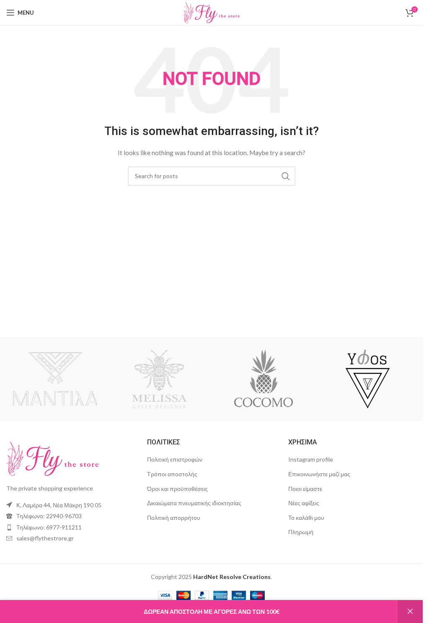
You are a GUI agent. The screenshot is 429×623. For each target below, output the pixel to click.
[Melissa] (159, 379)
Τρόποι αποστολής (172, 474)
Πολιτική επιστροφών (174, 459)
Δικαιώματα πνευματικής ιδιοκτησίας (194, 502)
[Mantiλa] (55, 379)
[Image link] (52, 458)
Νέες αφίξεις (303, 502)
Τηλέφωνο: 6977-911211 (49, 527)
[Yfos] (367, 379)
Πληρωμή (300, 531)
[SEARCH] (285, 176)
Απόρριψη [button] (410, 611)
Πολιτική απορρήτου (173, 517)
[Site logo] (211, 12)
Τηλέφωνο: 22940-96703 (49, 515)
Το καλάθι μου (306, 517)
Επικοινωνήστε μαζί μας (319, 474)
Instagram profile (310, 459)
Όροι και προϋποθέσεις (177, 488)
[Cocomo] (263, 379)
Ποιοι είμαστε (305, 488)
